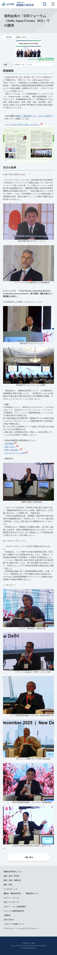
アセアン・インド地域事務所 (15, 907)
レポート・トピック (11, 898)
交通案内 (7, 915)
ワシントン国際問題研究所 (14, 911)
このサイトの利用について (14, 924)
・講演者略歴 (8, 443)
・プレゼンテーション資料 (14, 453)
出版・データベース (11, 902)
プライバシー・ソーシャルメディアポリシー (21, 928)
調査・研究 (8, 885)
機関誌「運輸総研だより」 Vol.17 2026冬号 (34, 116)
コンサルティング (10, 889)
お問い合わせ (9, 920)
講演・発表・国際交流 (12, 880)
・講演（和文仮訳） (11, 450)
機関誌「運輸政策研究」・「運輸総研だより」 (22, 893)
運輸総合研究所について (13, 872)
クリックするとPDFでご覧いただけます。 (22, 125)
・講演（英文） (9, 447)
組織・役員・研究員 (11, 876)
